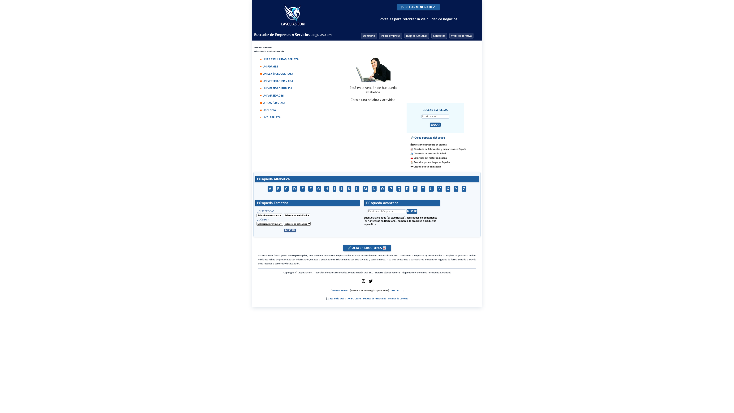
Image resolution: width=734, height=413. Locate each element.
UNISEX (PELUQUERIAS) (278, 74)
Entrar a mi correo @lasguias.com (369, 290)
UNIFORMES (270, 66)
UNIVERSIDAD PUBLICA (277, 88)
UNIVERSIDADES (273, 96)
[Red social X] (371, 282)
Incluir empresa (390, 36)
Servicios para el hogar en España (432, 162)
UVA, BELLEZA (272, 117)
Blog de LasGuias (416, 36)
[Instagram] (363, 282)
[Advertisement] (441, 68)
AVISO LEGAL (354, 298)
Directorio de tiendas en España (430, 144)
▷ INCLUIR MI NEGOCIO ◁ (418, 7)
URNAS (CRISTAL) (274, 103)
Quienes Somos (340, 290)
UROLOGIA (269, 110)
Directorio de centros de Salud (430, 153)
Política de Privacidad (374, 298)
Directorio (369, 36)
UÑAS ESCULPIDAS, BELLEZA (281, 59)
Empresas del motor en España (430, 157)
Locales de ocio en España (427, 166)
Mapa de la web (335, 298)
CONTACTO (396, 290)
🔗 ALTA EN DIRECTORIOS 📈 (367, 248)
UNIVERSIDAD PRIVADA (278, 81)
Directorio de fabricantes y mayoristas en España (440, 149)
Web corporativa (461, 36)
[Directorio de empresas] (292, 28)
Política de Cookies (398, 298)
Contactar (439, 36)
